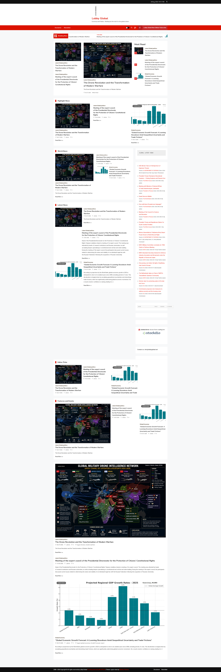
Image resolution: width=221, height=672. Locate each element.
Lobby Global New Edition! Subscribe (155, 27)
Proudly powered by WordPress (96, 669)
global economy (85, 643)
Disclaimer (58, 27)
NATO (144, 249)
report (102, 643)
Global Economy (149, 74)
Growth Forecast (95, 643)
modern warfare (90, 544)
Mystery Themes (124, 669)
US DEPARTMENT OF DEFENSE (150, 170)
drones (83, 544)
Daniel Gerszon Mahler (145, 196)
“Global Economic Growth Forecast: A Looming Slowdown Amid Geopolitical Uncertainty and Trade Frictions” (155, 80)
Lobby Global (100, 18)
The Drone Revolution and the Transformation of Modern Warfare (66, 68)
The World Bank (147, 198)
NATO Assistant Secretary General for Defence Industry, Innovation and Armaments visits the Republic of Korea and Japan (152, 255)
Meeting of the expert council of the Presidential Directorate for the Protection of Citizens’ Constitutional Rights (114, 37)
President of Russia (148, 191)
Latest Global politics (61, 63)
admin (67, 137)
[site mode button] (127, 28)
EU (143, 267)
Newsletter (67, 27)
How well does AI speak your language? (150, 204)
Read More (58, 140)
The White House (147, 180)
